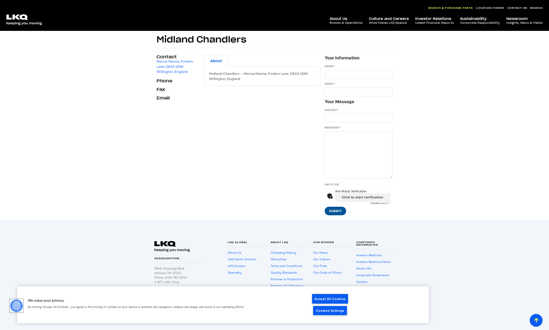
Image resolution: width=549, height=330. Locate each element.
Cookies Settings (330, 310)
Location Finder (490, 7)
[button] (16, 306)
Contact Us (517, 7)
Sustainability (480, 21)
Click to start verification (362, 197)
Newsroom (524, 21)
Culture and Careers (389, 21)
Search (536, 7)
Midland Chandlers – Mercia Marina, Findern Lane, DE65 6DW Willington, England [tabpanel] (258, 76)
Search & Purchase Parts (450, 7)
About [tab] (216, 61)
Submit (335, 211)
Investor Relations (434, 21)
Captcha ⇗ (380, 203)
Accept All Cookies (330, 299)
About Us (346, 21)
